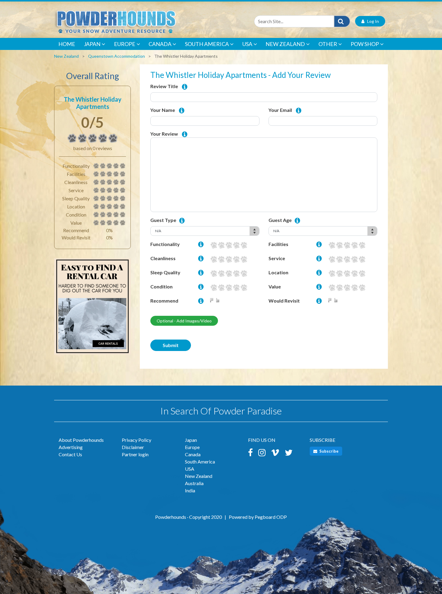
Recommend (164, 300)
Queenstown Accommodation (116, 56)
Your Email (280, 110)
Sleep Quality (165, 272)
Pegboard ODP (271, 517)
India (190, 490)
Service (277, 258)
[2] (221, 245)
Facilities (278, 244)
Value (275, 286)
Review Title (164, 86)
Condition (161, 286)
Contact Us (70, 454)
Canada (160, 44)
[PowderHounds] (135, 21)
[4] (236, 245)
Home (66, 44)
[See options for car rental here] (92, 309)
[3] (228, 245)
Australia (194, 483)
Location (278, 272)
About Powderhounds (81, 440)
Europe (124, 44)
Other (327, 44)
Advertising (71, 447)
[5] (243, 245)
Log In (371, 21)
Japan (92, 44)
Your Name (162, 110)
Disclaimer (133, 447)
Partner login (135, 454)
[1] (213, 245)
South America (207, 44)
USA (247, 44)
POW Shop (365, 44)
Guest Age (280, 220)
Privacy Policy (136, 440)
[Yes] (219, 300)
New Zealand (285, 44)
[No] (213, 300)
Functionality (165, 244)
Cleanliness (163, 258)
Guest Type (163, 220)
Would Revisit (284, 300)
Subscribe (328, 451)
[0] (72, 138)
